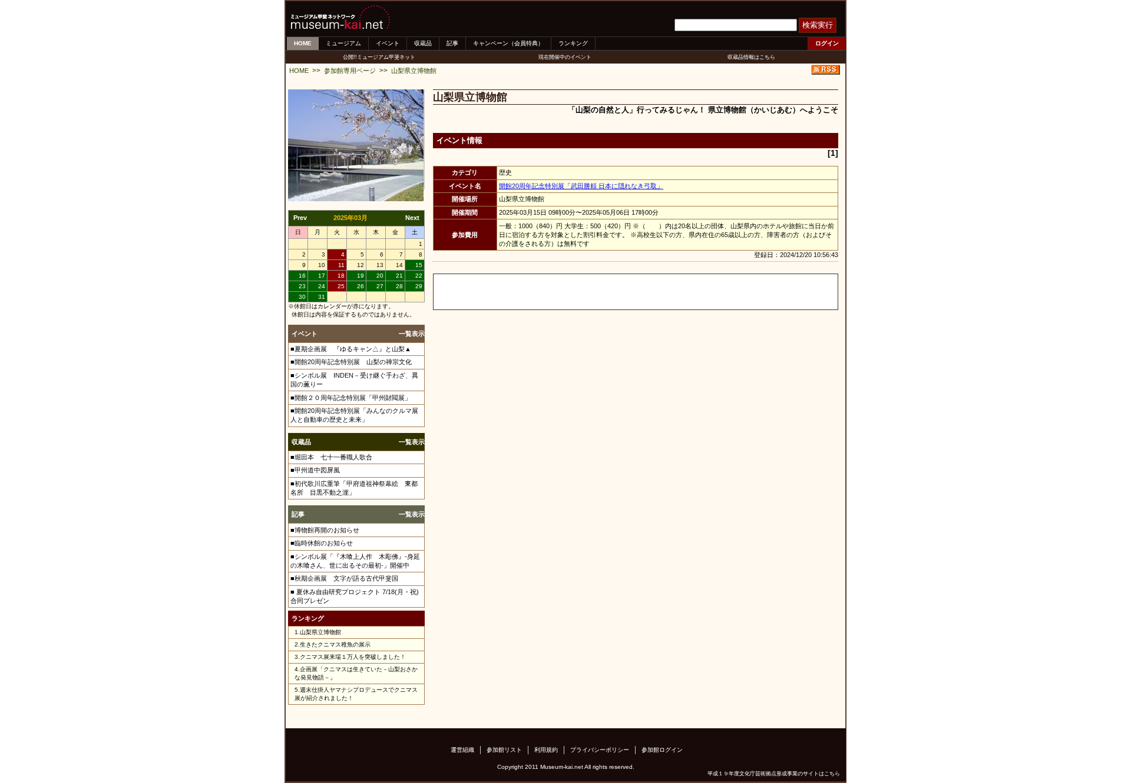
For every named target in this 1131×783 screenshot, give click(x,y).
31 (321, 297)
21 (399, 275)
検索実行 (817, 25)
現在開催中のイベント (564, 57)
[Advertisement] (571, 291)
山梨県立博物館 (413, 70)
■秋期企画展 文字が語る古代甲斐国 (344, 578)
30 (302, 297)
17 (321, 275)
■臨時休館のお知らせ (321, 543)
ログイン (827, 43)
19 (360, 275)
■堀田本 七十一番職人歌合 (331, 457)
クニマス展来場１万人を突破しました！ (353, 657)
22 (418, 275)
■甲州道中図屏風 (315, 470)
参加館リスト (504, 750)
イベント (387, 43)
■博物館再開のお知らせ (324, 530)
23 (302, 286)
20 (379, 275)
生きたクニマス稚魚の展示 (335, 644)
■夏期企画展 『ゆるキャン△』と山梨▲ (350, 348)
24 (321, 286)
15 (418, 265)
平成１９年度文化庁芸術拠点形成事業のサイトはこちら (773, 774)
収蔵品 (423, 43)
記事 (452, 43)
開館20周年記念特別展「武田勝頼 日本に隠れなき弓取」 (581, 185)
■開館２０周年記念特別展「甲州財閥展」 (350, 397)
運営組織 (462, 750)
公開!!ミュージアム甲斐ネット (379, 57)
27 (379, 286)
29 (418, 286)
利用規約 (546, 750)
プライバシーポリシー (599, 750)
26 (360, 286)
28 (399, 286)
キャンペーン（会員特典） (508, 43)
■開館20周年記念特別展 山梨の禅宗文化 (351, 361)
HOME (303, 43)
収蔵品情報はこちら (751, 57)
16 (302, 275)
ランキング (573, 43)
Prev (300, 217)
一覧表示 (412, 333)
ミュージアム (343, 43)
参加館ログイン (662, 750)
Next (412, 217)
